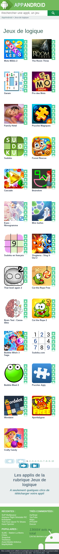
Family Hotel (10, 125)
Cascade (8, 190)
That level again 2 (13, 288)
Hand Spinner (8, 524)
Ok (48, 553)
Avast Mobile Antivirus (11, 542)
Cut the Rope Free (41, 288)
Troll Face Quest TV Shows (14, 522)
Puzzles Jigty (39, 385)
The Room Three (40, 61)
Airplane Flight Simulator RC (14, 517)
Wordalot (8, 417)
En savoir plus (39, 553)
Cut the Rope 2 (39, 320)
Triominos (6, 540)
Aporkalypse (38, 417)
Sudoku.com (38, 352)
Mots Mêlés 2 (10, 61)
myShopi (33, 515)
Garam (7, 93)
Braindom (37, 190)
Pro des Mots (38, 93)
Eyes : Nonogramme (11, 224)
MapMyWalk (7, 544)
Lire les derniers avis (39, 536)
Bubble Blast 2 (11, 385)
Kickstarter (6, 519)
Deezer (33, 524)
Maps (32, 519)
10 (53, 461)
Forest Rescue (39, 158)
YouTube (34, 517)
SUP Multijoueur (9, 515)
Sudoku (8, 158)
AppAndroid (7, 17)
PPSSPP (33, 522)
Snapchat (6, 537)
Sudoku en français (14, 255)
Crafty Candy (10, 450)
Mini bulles (37, 223)
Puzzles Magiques (41, 125)
